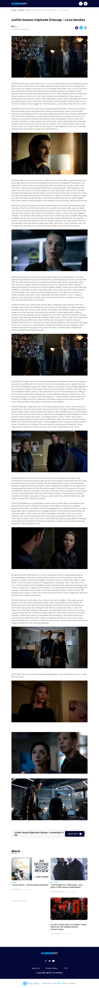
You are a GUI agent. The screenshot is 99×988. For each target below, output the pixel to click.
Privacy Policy (52, 968)
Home (13, 10)
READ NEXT (73, 833)
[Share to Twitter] (81, 29)
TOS (65, 968)
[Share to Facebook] (76, 29)
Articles (21, 10)
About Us (35, 968)
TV (27, 10)
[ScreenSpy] (19, 3)
